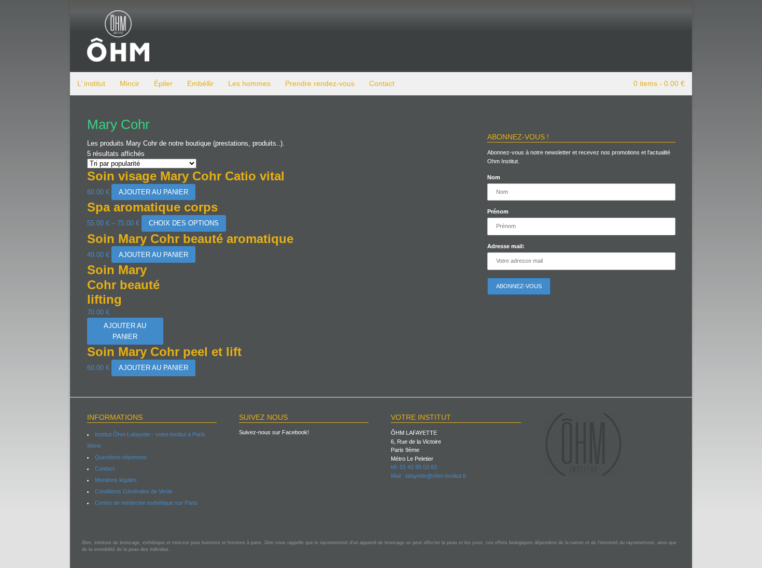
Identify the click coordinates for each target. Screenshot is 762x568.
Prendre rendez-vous (320, 83)
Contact (381, 83)
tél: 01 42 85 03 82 (414, 467)
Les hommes (249, 83)
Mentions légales (116, 480)
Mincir (129, 83)
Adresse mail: (506, 246)
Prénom (498, 211)
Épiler (163, 83)
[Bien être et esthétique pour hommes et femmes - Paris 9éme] (118, 57)
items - (659, 83)
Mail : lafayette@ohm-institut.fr (429, 476)
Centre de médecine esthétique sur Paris (146, 503)
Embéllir (200, 83)
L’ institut (91, 83)
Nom (493, 177)
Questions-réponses (121, 457)
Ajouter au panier (153, 192)
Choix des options (184, 223)
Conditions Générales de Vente (134, 491)
